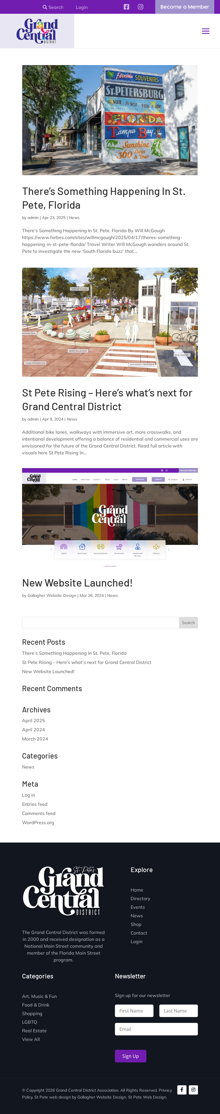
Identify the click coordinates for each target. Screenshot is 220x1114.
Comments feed (39, 813)
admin (33, 217)
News (74, 217)
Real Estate (34, 1031)
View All (31, 1039)
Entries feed (35, 804)
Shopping (32, 1013)
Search (55, 7)
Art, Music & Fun (39, 996)
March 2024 (35, 739)
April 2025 (33, 720)
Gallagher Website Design (52, 595)
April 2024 (33, 729)
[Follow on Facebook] (181, 1090)
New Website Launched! (77, 582)
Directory (140, 898)
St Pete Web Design (147, 1097)
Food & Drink (35, 1005)
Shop (136, 924)
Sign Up (130, 1056)
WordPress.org (38, 822)
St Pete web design (52, 1097)
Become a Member (184, 6)
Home (137, 890)
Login (82, 7)
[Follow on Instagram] (193, 1090)
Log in (28, 795)
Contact (139, 933)
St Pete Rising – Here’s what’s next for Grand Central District (87, 662)
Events (138, 907)
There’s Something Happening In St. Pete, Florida (74, 653)
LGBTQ (29, 1022)
